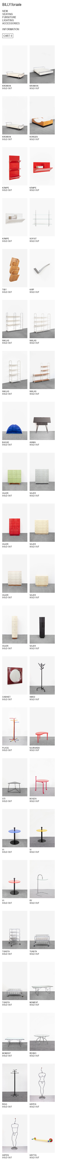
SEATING (7, 14)
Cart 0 (7, 35)
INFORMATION (10, 29)
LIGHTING (8, 20)
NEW (5, 11)
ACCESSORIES (11, 23)
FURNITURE (9, 17)
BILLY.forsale (12, 4)
